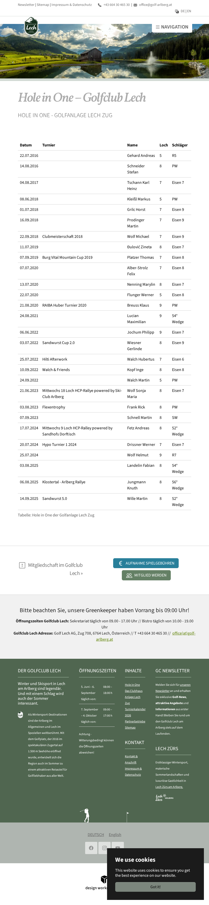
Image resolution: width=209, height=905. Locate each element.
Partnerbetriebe (135, 721)
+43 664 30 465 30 (116, 4)
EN (189, 11)
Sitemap (43, 4)
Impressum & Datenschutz (71, 4)
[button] (146, 563)
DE (183, 11)
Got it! (155, 887)
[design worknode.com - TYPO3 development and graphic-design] (104, 879)
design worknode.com (104, 888)
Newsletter (26, 4)
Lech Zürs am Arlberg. (169, 787)
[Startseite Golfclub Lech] (30, 26)
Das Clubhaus (133, 691)
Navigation (174, 27)
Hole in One (132, 685)
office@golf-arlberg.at (155, 4)
